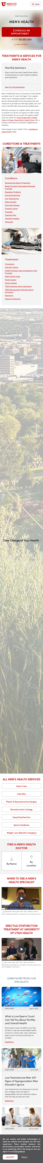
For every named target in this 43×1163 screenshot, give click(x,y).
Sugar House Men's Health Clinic (21, 120)
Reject (25, 1157)
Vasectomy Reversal (12, 299)
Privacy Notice (19, 1151)
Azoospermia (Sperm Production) (17, 183)
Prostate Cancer (11, 208)
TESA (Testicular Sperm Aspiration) (18, 286)
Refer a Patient (22, 44)
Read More (9, 1042)
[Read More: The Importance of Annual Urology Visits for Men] (21, 1116)
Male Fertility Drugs (12, 276)
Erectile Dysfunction (12, 195)
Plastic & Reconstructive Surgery (21, 801)
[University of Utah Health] (9, 4)
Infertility (21, 793)
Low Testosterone (12, 199)
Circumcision (9, 264)
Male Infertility (10, 202)
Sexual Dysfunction (21, 817)
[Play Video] (21, 898)
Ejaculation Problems (13, 192)
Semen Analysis (11, 283)
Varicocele (9, 222)
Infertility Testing (11, 267)
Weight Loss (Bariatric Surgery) (21, 832)
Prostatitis (9, 212)
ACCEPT (10, 1157)
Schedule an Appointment (20, 32)
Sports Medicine (21, 825)
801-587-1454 (25, 39)
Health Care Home (21, 16)
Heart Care (21, 786)
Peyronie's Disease (12, 205)
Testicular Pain (10, 215)
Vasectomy (9, 295)
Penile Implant (10, 280)
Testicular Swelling (12, 218)
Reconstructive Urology (21, 809)
